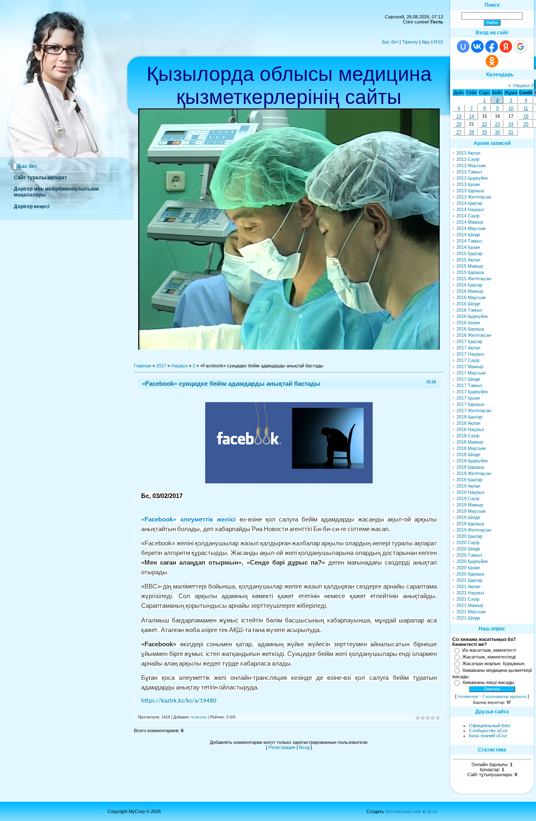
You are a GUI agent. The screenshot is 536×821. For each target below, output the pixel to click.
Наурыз (179, 365)
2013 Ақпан (468, 152)
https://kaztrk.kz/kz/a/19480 (178, 701)
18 (525, 116)
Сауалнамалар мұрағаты (504, 696)
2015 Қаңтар (469, 253)
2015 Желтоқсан (473, 278)
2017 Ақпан (468, 347)
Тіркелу (410, 41)
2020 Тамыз (469, 555)
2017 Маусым (471, 372)
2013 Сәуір (467, 159)
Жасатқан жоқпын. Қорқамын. (494, 663)
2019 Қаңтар (469, 479)
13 (458, 116)
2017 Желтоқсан (473, 410)
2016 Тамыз (469, 309)
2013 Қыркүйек (472, 178)
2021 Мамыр (469, 605)
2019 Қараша (470, 523)
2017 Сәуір (467, 360)
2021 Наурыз (470, 592)
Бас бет (390, 41)
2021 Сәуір (467, 599)
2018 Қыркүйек (472, 460)
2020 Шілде (468, 548)
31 (510, 131)
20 (458, 124)
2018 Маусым (471, 448)
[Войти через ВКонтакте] (477, 46)
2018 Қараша (470, 467)
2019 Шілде (468, 517)
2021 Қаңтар (469, 580)
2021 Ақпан (468, 586)
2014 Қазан (468, 247)
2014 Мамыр (469, 222)
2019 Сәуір (467, 498)
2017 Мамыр (469, 366)
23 (497, 124)
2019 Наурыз (470, 492)
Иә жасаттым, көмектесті (489, 650)
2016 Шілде (468, 303)
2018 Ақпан (468, 423)
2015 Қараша (470, 272)
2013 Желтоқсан (473, 196)
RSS (438, 41)
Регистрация (281, 747)
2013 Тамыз (469, 171)
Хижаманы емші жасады (488, 682)
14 (471, 116)
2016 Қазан (468, 322)
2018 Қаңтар (469, 416)
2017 (161, 365)
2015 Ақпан (468, 259)
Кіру (426, 41)
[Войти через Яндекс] (506, 46)
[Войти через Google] (520, 46)
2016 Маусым (471, 297)
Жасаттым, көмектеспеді (488, 656)
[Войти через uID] (463, 46)
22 (484, 124)
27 (458, 131)
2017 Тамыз (469, 385)
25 (525, 124)
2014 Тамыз (469, 240)
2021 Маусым (471, 611)
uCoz (432, 811)
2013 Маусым (471, 165)
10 (510, 108)
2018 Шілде (468, 454)
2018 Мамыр (469, 441)
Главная (142, 365)
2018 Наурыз (470, 429)
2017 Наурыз (470, 353)
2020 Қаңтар (469, 536)
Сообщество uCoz (488, 730)
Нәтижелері (468, 696)
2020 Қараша (470, 573)
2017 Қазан (468, 397)
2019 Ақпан (468, 485)
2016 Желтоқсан (473, 335)
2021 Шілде (468, 617)
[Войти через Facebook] (491, 46)
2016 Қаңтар (469, 284)
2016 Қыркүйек (472, 316)
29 (484, 131)
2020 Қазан (468, 567)
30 (497, 131)
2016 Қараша (470, 328)
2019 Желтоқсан (473, 529)
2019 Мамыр (469, 504)
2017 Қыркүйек (472, 391)
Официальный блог (489, 725)
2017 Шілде (468, 379)
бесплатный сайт (403, 811)
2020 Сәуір (467, 542)
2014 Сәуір (467, 215)
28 (471, 131)
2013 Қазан (468, 184)
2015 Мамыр (469, 266)
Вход (304, 747)
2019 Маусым (471, 511)
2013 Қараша (470, 190)
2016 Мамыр (469, 291)
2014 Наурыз (470, 209)
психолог (199, 717)
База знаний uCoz (488, 735)
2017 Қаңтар (469, 341)
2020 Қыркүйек (472, 561)
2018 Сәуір (467, 435)
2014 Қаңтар (469, 203)
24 (510, 124)
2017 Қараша (470, 404)
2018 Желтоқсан (473, 473)
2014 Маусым (471, 228)
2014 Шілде (468, 234)
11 (525, 108)
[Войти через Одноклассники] (492, 61)
